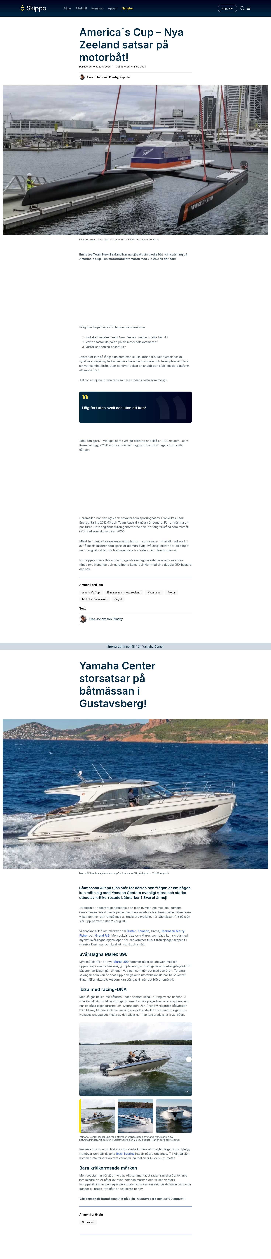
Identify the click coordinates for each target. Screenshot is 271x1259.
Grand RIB (102, 935)
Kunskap (97, 8)
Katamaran (154, 592)
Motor (171, 592)
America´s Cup (91, 592)
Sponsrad (88, 1222)
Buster (131, 931)
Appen (112, 8)
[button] (189, 1059)
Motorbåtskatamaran (94, 599)
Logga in (227, 8)
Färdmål (81, 8)
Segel (118, 599)
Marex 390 (121, 962)
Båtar (67, 8)
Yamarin (143, 931)
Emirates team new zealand (123, 592)
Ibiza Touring (125, 1153)
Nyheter (127, 8)
